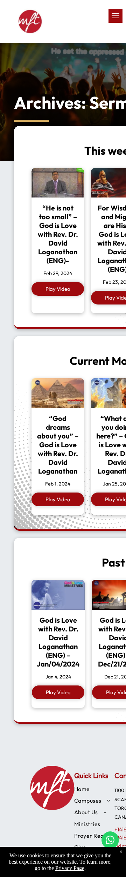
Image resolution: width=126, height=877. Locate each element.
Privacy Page (69, 868)
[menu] (115, 16)
